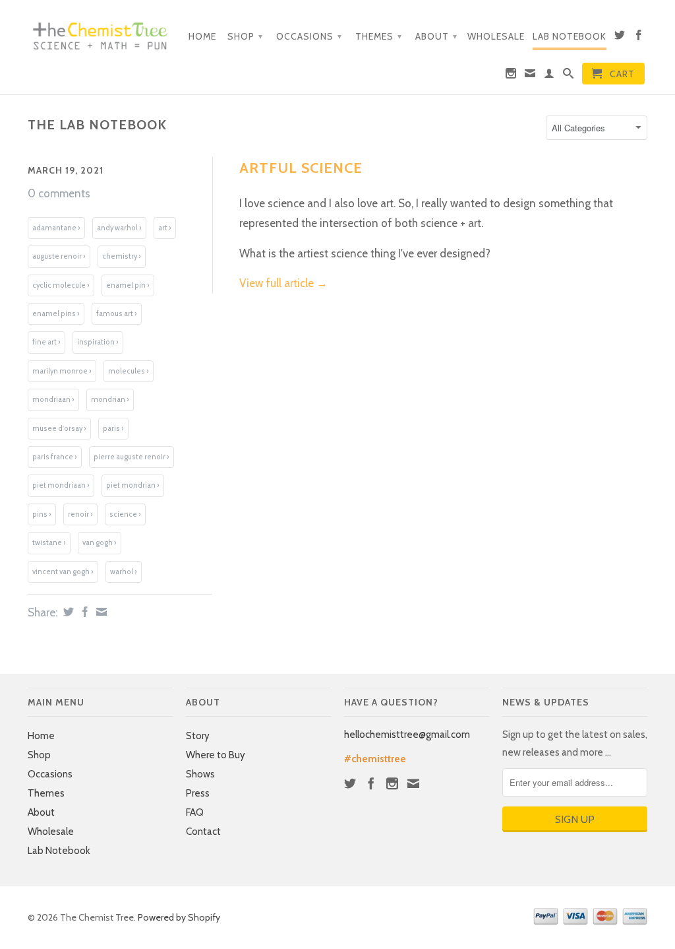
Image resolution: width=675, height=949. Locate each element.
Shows (200, 774)
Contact (203, 831)
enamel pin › (128, 285)
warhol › (123, 572)
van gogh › (99, 543)
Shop (245, 36)
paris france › (54, 457)
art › (164, 228)
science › (125, 514)
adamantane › (56, 228)
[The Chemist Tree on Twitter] (620, 38)
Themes (378, 36)
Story (198, 736)
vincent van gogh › (63, 572)
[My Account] (549, 76)
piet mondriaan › (61, 485)
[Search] (568, 76)
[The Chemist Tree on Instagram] (511, 76)
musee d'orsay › (59, 428)
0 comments (59, 193)
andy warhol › (119, 228)
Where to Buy (215, 755)
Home (202, 36)
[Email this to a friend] (100, 611)
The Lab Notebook (97, 125)
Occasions (309, 36)
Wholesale (496, 36)
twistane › (49, 543)
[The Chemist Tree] (100, 32)
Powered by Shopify (179, 917)
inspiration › (98, 342)
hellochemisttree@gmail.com (407, 734)
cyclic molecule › (61, 285)
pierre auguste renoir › (131, 457)
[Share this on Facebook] (83, 611)
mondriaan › (53, 399)
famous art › (116, 314)
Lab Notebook (569, 36)
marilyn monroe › (62, 371)
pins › (41, 514)
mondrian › (110, 399)
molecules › (128, 371)
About (436, 36)
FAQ (195, 812)
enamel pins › (56, 314)
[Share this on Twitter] (67, 611)
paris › (113, 428)
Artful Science (301, 168)
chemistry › (121, 256)
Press (198, 793)
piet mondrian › (133, 485)
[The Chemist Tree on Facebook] (639, 38)
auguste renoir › (59, 256)
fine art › (46, 342)
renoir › (80, 514)
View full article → (283, 283)
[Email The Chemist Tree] (530, 76)
